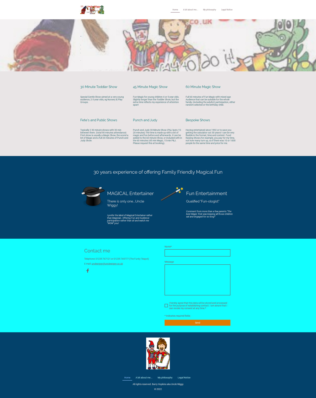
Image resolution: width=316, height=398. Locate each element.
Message (169, 261)
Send (197, 322)
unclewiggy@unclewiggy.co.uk (107, 263)
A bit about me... (190, 10)
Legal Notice (226, 10)
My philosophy (209, 10)
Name (168, 246)
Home (175, 10)
